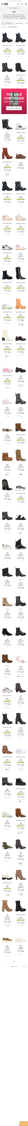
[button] (14, 961)
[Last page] (25, 966)
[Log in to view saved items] (22, 4)
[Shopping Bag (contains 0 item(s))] (25, 4)
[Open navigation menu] (2, 4)
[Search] (18, 4)
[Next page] (23, 966)
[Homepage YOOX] (6, 4)
